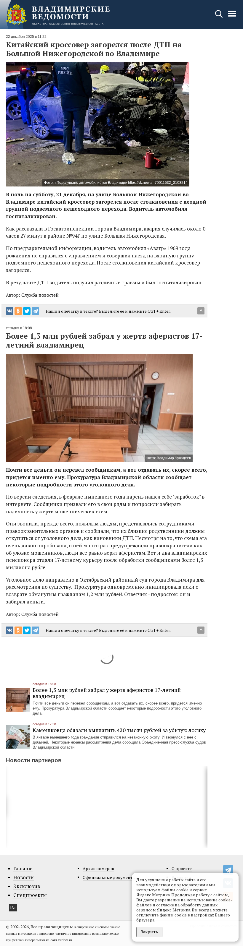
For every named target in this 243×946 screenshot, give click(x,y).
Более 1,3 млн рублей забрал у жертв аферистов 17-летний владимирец (107, 693)
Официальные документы (109, 877)
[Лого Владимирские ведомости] (58, 14)
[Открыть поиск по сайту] (219, 17)
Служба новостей (40, 295)
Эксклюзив (26, 886)
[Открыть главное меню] (232, 17)
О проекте (182, 868)
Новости (23, 877)
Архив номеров (98, 868)
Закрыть (149, 931)
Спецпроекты (30, 895)
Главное (23, 868)
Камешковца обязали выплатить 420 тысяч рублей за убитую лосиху (119, 730)
